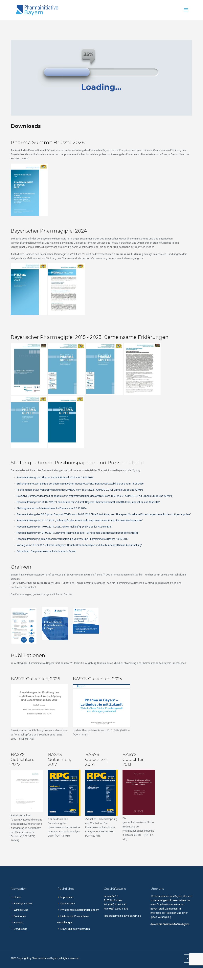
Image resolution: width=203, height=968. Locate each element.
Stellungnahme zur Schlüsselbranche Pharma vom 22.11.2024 (51, 508)
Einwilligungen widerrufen (75, 928)
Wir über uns (21, 909)
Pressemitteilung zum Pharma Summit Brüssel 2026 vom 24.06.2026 (55, 477)
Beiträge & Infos (23, 903)
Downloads (20, 928)
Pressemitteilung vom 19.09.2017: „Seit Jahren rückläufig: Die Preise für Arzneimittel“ (64, 526)
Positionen (20, 916)
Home (17, 897)
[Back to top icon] (188, 958)
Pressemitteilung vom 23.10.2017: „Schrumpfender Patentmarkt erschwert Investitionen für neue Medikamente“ (80, 520)
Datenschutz (67, 903)
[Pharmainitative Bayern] (37, 10)
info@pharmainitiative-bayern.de (122, 915)
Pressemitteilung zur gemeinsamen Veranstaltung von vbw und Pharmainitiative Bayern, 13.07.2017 (72, 538)
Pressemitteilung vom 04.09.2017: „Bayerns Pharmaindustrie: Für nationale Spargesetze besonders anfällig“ (78, 532)
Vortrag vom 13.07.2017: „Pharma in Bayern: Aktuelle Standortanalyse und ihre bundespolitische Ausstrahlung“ (79, 545)
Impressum (66, 897)
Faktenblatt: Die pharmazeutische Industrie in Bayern (46, 551)
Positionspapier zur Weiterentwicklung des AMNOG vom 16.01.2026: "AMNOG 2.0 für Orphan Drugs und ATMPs (80, 489)
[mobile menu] (186, 10)
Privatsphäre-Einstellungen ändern (79, 909)
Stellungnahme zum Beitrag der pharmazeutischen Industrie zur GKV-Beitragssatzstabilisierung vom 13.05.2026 (80, 483)
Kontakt (18, 922)
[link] (24, 625)
